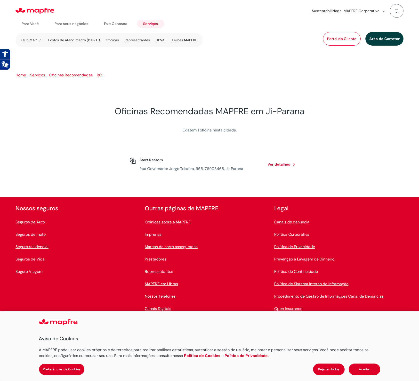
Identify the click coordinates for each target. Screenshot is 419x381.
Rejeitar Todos (329, 369)
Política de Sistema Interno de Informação (311, 283)
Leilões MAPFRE (184, 40)
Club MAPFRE (31, 40)
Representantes (137, 40)
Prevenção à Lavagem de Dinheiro (304, 259)
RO (99, 75)
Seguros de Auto (30, 222)
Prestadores (155, 259)
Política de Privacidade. (247, 355)
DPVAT (161, 40)
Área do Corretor (384, 38)
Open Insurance (288, 308)
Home (21, 75)
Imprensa (153, 234)
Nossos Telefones (160, 296)
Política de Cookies (202, 355)
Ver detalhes (278, 164)
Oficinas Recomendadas (71, 75)
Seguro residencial (32, 246)
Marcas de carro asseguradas (171, 246)
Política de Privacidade (294, 246)
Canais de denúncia (291, 222)
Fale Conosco (115, 23)
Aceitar (364, 369)
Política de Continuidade (296, 271)
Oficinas (112, 40)
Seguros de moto (31, 234)
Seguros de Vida (30, 259)
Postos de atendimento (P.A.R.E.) (74, 40)
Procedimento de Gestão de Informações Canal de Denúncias (329, 296)
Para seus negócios (71, 23)
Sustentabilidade (327, 10)
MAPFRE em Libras (161, 283)
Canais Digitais (158, 308)
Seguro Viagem (29, 271)
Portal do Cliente (341, 38)
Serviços (150, 23)
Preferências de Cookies (62, 369)
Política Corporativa (291, 234)
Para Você (30, 23)
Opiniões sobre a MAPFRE (168, 222)
